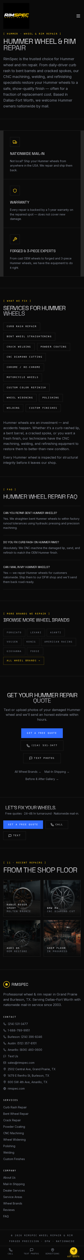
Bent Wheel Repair (16, 1113)
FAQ (6, 1216)
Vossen (12, 641)
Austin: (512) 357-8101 (22, 1043)
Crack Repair (12, 1120)
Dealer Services (14, 1190)
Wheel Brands (12, 1203)
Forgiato (14, 632)
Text (17, 835)
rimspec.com (16, 1088)
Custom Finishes (14, 1159)
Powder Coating (14, 1126)
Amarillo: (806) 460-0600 (25, 1049)
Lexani (36, 632)
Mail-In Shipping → (57, 771)
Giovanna (14, 651)
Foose (35, 651)
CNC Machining (13, 1133)
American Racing (58, 641)
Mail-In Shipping (14, 1184)
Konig (31, 641)
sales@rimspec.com (21, 1062)
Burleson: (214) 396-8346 (25, 1036)
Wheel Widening (14, 1139)
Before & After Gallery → (42, 779)
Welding (8, 1152)
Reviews (9, 1210)
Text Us (13, 1056)
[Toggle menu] (78, 16)
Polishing (9, 1146)
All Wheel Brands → (24, 660)
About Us (9, 1177)
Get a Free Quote (42, 733)
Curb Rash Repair (15, 1107)
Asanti (55, 632)
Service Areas (12, 1197)
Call (59, 824)
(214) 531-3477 (44, 745)
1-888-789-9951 (19, 1030)
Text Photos (44, 758)
